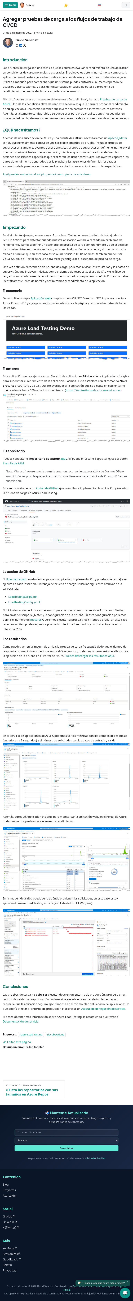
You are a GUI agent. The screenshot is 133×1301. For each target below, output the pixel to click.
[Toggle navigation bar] (10, 5)
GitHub (7, 1216)
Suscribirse (66, 1148)
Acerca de (9, 1195)
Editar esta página (19, 1042)
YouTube (8, 1248)
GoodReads (10, 1259)
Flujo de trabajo (16, 579)
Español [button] (99, 5)
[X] (24, 45)
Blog (6, 1184)
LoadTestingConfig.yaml (24, 602)
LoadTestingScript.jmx (22, 597)
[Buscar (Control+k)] (126, 5)
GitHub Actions (55, 1034)
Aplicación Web (41, 298)
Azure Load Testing (31, 1034)
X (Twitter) (9, 1227)
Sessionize (9, 1254)
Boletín (7, 1265)
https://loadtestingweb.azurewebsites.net (93, 390)
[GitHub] (17, 45)
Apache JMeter (117, 138)
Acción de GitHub (47, 488)
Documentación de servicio (20, 1021)
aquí (63, 459)
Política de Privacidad (95, 1158)
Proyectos (9, 1190)
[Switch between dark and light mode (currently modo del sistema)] (65, 5)
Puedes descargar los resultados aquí (89, 656)
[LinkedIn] (20, 45)
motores (36, 620)
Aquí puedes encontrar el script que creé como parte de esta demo (47, 174)
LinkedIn (8, 1222)
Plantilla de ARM (13, 463)
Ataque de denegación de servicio (103, 1009)
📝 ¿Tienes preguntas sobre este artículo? (101, 1283)
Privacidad (9, 1270)
